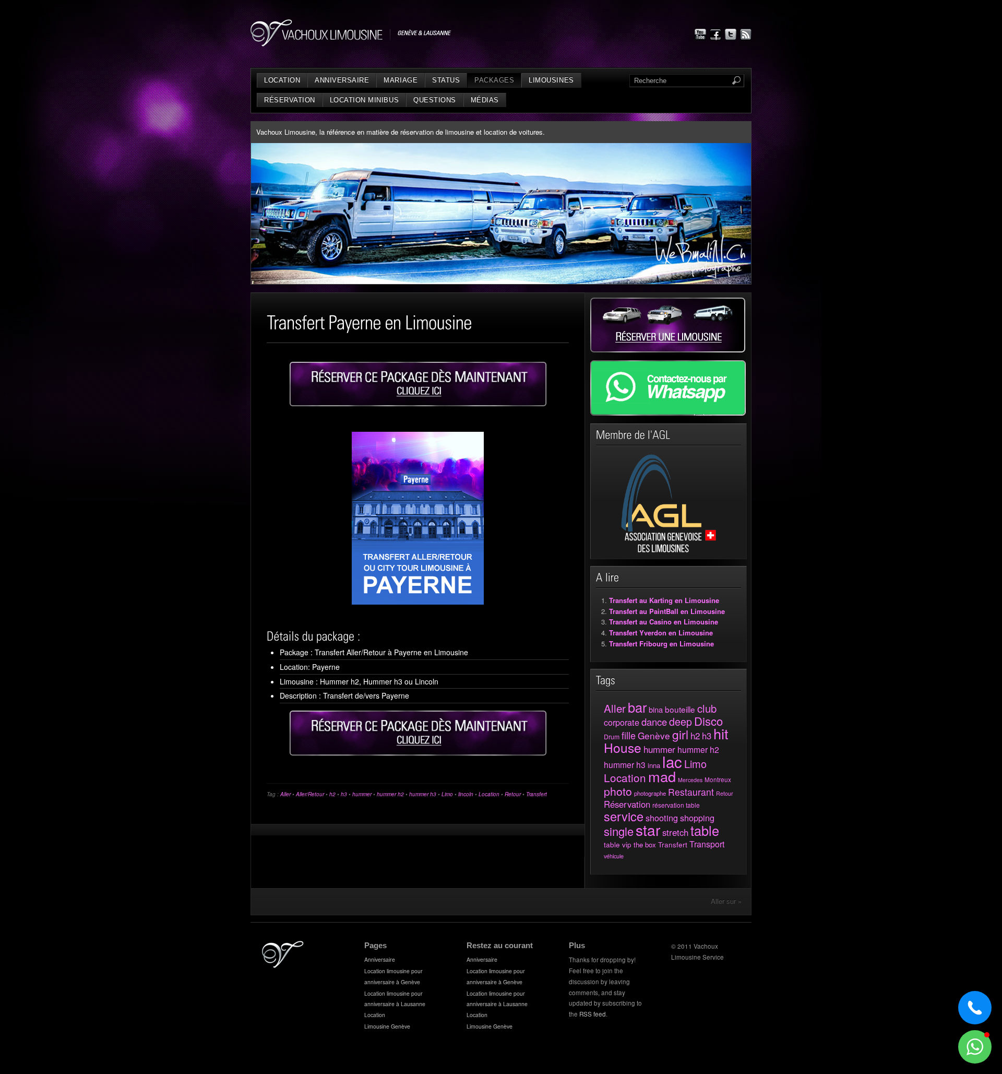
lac (672, 761)
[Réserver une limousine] (667, 350)
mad (662, 776)
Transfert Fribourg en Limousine (661, 643)
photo (618, 791)
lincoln (465, 794)
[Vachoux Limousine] (350, 44)
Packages (494, 80)
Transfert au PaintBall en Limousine (667, 611)
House (622, 747)
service (623, 816)
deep (680, 721)
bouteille (680, 709)
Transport (706, 844)
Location (282, 80)
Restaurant (691, 791)
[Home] (283, 965)
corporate (621, 722)
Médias (485, 100)
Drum (611, 736)
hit (721, 733)
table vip (617, 844)
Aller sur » (726, 901)
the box (645, 844)
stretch (675, 832)
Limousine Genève (387, 1026)
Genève (654, 735)
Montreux (718, 779)
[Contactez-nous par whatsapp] (668, 413)
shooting (662, 817)
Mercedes (690, 780)
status (446, 80)
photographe (650, 793)
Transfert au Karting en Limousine (664, 600)
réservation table (676, 804)
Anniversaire (342, 80)
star (648, 829)
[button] (975, 1047)
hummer (362, 794)
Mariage (401, 80)
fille (629, 735)
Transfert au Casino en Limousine (663, 622)
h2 (332, 794)
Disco (708, 721)
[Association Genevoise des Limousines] (669, 551)
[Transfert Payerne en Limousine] (418, 384)
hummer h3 (422, 794)
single (619, 831)
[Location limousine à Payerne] (418, 518)
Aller (285, 794)
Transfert (536, 794)
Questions (434, 100)
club (707, 708)
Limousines (551, 80)
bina (656, 709)
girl (680, 734)
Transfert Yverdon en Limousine (661, 633)
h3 (344, 794)
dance (654, 721)
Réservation (289, 100)
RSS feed (592, 1014)
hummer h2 (390, 794)
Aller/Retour (310, 794)
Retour (513, 794)
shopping (697, 817)
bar (637, 707)
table (704, 830)
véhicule (614, 856)
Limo (447, 794)
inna (654, 765)
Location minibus (364, 100)
